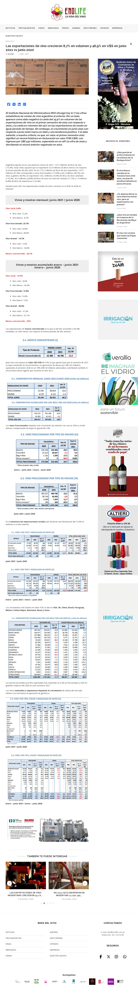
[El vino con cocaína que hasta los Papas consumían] (106, 237)
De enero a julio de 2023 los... (25, 893)
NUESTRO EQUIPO (14, 36)
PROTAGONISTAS (27, 28)
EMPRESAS (117, 28)
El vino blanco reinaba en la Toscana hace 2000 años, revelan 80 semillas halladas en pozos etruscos (127, 177)
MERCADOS (53, 28)
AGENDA (76, 28)
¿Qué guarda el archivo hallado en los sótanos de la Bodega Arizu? (126, 156)
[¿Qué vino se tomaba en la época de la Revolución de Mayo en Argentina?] (106, 219)
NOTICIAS (10, 28)
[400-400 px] (118, 253)
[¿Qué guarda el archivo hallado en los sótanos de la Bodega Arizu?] (106, 156)
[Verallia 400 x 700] (118, 349)
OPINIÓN (104, 28)
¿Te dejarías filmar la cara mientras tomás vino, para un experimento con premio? (127, 199)
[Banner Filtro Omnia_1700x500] (47, 818)
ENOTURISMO (90, 28)
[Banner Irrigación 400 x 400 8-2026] (118, 301)
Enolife (11, 54)
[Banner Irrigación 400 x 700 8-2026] (118, 585)
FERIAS (65, 28)
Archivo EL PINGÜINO (118, 141)
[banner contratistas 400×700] (118, 60)
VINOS (41, 28)
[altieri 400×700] (118, 506)
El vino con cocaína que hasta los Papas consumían (126, 235)
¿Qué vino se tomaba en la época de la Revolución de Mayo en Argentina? (127, 219)
